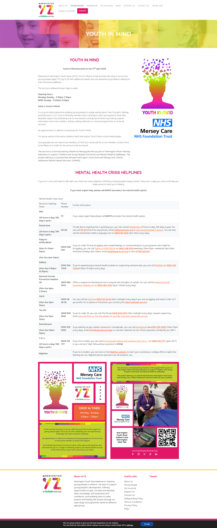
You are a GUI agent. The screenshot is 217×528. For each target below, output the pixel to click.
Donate (82, 11)
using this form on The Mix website (94, 316)
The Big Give (157, 6)
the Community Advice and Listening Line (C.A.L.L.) (126, 341)
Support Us (129, 491)
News (118, 6)
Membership (92, 6)
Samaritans (135, 227)
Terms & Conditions (133, 502)
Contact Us (143, 6)
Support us (129, 6)
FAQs (126, 508)
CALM (90, 299)
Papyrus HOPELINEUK (105, 248)
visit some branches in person (149, 230)
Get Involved (106, 6)
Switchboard (142, 327)
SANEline (159, 265)
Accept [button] (147, 524)
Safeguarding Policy (133, 498)
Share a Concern (67, 11)
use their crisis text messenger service (130, 316)
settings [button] (130, 525)
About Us (63, 6)
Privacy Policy (130, 505)
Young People (77, 6)
